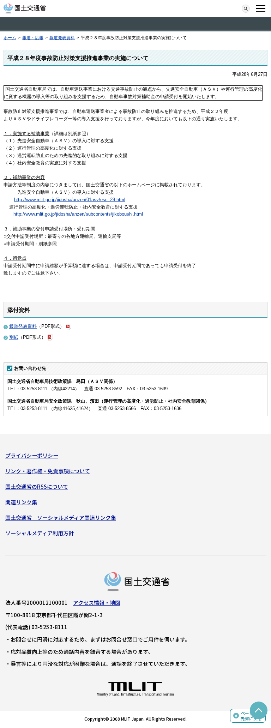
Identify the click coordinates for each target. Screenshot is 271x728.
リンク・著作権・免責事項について (47, 471)
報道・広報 (32, 37)
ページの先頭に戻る (251, 716)
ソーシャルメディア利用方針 (39, 533)
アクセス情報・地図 (96, 602)
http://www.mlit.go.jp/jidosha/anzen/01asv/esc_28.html (69, 199)
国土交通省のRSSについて (36, 486)
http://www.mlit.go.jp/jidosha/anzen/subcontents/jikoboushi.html (78, 214)
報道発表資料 (62, 37)
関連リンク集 (21, 502)
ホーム (10, 37)
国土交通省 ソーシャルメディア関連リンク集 (60, 517)
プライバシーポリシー (31, 455)
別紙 (13, 337)
